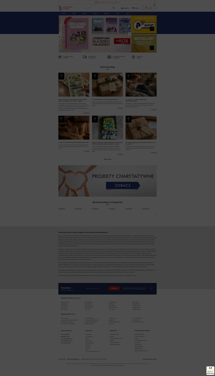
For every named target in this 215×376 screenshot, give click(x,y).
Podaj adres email (107, 30)
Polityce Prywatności (107, 61)
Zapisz (107, 39)
